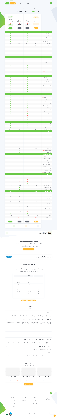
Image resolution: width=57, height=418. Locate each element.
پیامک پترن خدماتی (24, 401)
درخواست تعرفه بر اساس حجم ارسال (28, 249)
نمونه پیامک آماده (13, 398)
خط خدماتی (36, 400)
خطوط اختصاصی (35, 398)
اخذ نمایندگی (9, 256)
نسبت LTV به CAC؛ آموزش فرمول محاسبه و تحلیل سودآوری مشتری (44, 377)
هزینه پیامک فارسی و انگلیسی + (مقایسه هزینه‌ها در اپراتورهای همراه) (12, 377)
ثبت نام (7, 3)
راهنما (14, 401)
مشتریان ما (14, 403)
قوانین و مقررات (13, 407)
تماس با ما (14, 406)
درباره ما (14, 404)
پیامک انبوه (36, 401)
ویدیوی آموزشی (13, 397)
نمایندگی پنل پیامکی (35, 403)
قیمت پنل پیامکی (35, 397)
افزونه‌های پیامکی (24, 400)
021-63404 (48, 398)
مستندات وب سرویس (23, 397)
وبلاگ (14, 400)
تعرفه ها (38, 3)
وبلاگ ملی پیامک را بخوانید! (28, 384)
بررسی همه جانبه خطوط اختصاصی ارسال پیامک (28, 300)
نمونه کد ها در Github (23, 398)
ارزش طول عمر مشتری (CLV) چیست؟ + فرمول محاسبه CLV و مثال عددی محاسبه (28, 377)
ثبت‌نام (36, 27)
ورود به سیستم (13, 3)
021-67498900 (48, 399)
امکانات (41, 3)
